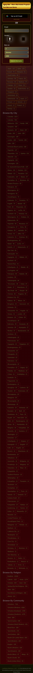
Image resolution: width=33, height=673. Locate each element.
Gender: (6, 35)
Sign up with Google (16, 16)
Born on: (7, 45)
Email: (6, 27)
